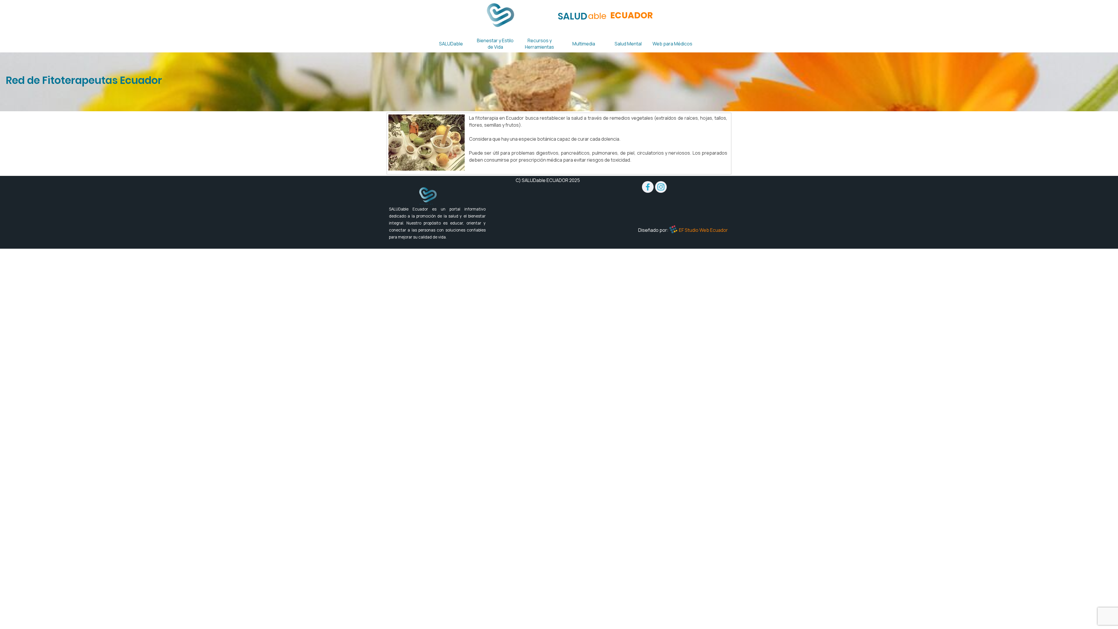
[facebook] (648, 187)
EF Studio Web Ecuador (703, 230)
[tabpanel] (559, 80)
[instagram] (661, 187)
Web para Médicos (672, 43)
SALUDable (451, 43)
